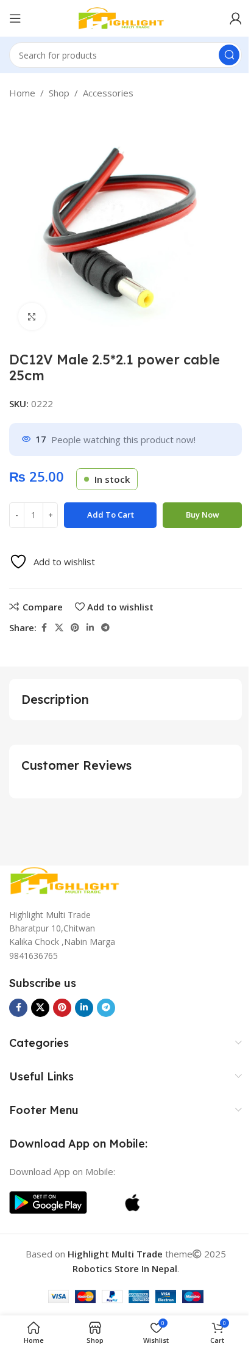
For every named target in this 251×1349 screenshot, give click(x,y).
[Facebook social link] (44, 628)
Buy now (202, 514)
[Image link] (70, 879)
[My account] (236, 18)
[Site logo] (125, 17)
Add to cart (110, 514)
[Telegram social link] (105, 628)
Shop (59, 93)
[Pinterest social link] (75, 628)
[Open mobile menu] (15, 18)
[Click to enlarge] (32, 316)
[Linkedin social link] (90, 628)
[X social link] (59, 628)
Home (22, 93)
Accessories (108, 93)
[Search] (229, 55)
